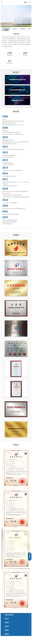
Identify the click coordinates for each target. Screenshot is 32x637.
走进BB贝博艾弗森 (9, 614)
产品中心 (7, 618)
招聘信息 (7, 634)
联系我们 (7, 630)
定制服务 (7, 622)
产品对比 (29, 556)
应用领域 (7, 626)
